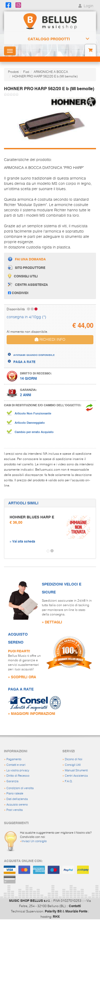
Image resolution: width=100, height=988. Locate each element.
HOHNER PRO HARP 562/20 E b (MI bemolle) (45, 76)
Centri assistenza (31, 284)
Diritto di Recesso (17, 775)
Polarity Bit (53, 911)
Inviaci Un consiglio (34, 841)
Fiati (26, 72)
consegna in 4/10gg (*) (26, 317)
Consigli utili (26, 276)
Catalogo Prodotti (49, 39)
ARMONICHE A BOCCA (51, 72)
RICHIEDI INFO (51, 340)
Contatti (75, 906)
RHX (56, 916)
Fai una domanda (30, 259)
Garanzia (12, 781)
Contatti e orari (15, 764)
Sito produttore (30, 267)
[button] (9, 551)
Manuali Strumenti (76, 770)
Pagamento (13, 759)
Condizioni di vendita (20, 788)
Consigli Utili (73, 764)
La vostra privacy (17, 770)
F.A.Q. (69, 781)
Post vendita (14, 809)
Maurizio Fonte (76, 911)
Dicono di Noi (73, 759)
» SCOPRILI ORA (22, 677)
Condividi (19, 293)
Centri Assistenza (76, 775)
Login (88, 6)
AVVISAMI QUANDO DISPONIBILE (34, 354)
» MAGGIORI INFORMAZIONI (31, 713)
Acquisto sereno (17, 804)
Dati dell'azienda (17, 799)
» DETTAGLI (52, 622)
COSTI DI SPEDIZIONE (30, 350)
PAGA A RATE (24, 362)
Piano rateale (14, 793)
